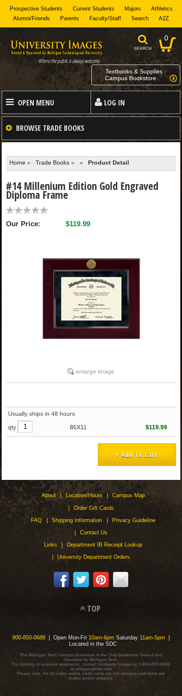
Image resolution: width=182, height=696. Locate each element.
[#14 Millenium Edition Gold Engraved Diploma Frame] (91, 298)
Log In (114, 102)
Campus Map (128, 495)
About (48, 495)
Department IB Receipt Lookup (104, 545)
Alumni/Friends (31, 18)
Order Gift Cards (94, 508)
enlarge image (95, 371)
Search (140, 18)
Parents (69, 18)
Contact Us (94, 532)
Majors (132, 8)
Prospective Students (36, 8)
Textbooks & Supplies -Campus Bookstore (135, 74)
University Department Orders (93, 557)
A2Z (164, 18)
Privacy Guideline (133, 520)
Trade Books (52, 162)
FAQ (36, 520)
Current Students (93, 8)
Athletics (162, 8)
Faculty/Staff (105, 18)
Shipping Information (77, 520)
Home (17, 162)
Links (50, 545)
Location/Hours (84, 495)
